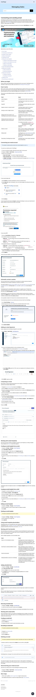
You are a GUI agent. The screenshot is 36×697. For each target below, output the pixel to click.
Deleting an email (5, 77)
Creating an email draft (7, 74)
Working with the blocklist (6, 68)
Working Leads (11, 284)
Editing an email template (7, 63)
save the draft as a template (7, 399)
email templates (14, 525)
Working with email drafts (6, 72)
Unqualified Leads (23, 285)
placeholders (23, 395)
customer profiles (28, 91)
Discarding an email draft (7, 75)
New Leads (16, 285)
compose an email (17, 491)
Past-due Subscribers (29, 284)
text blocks (28, 395)
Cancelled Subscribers (4, 285)
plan (27, 145)
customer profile (8, 22)
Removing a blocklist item (7, 71)
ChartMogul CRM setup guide (25, 84)
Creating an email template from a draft (9, 62)
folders (9, 443)
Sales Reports (3, 689)
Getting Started (3, 686)
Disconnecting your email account (7, 79)
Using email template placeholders (7, 66)
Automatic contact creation (6, 54)
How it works (4, 51)
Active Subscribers (23, 284)
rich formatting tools (21, 348)
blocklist (21, 136)
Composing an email (5, 57)
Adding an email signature (6, 55)
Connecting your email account (7, 52)
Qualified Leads (16, 284)
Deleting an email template (7, 65)
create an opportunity (13, 675)
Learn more (20, 526)
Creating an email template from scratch (9, 60)
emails (9, 525)
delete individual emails (29, 133)
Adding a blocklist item (7, 69)
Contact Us (6, 680)
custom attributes (26, 677)
